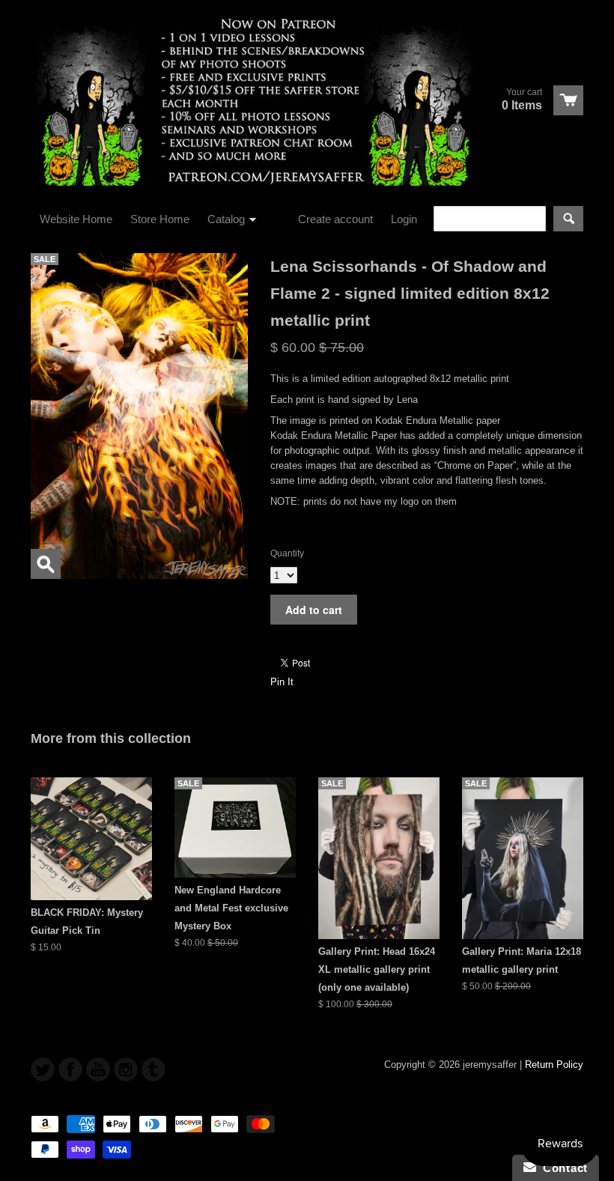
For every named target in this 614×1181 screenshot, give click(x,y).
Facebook (70, 1069)
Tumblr (153, 1069)
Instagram (126, 1069)
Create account (335, 219)
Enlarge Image (46, 564)
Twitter (43, 1069)
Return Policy (554, 1064)
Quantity (287, 553)
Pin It (282, 681)
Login (404, 219)
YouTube (98, 1069)
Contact (562, 1168)
